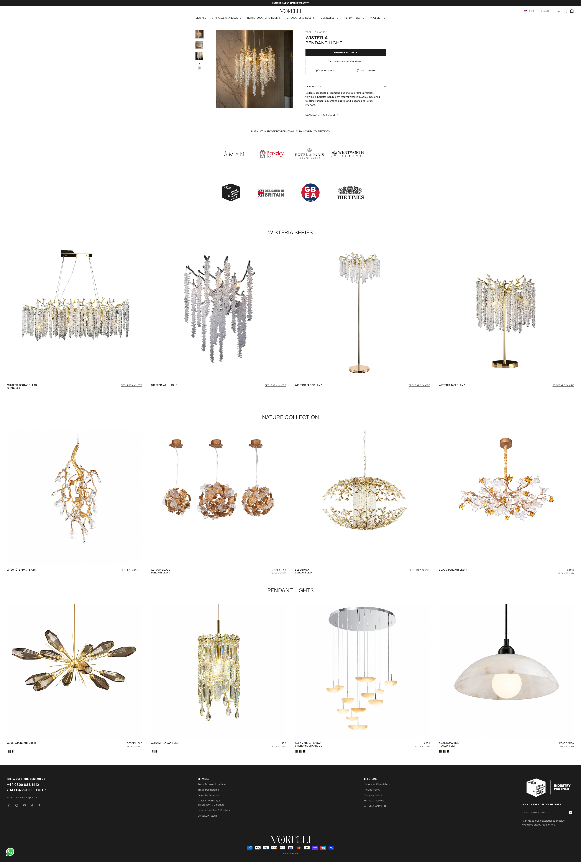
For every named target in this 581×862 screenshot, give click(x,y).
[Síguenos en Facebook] (8, 805)
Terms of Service (374, 800)
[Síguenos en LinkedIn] (40, 805)
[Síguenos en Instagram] (16, 805)
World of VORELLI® (375, 806)
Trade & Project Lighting (212, 784)
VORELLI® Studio (208, 815)
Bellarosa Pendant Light (304, 571)
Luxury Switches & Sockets (214, 810)
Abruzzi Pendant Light (166, 743)
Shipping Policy (373, 795)
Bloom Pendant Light (453, 569)
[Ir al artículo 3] (199, 56)
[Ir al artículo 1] (199, 34)
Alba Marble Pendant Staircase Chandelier (309, 744)
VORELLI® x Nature (316, 32)
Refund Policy (372, 789)
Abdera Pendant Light (21, 743)
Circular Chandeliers (301, 17)
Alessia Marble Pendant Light (449, 744)
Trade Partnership (208, 789)
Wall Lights (377, 17)
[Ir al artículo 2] (199, 45)
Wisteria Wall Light (164, 385)
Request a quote (131, 385)
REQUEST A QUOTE (345, 52)
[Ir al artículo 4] (199, 67)
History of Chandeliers (377, 784)
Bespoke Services (208, 795)
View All (201, 17)
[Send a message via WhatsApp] (10, 852)
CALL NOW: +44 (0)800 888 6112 (346, 61)
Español (545, 11)
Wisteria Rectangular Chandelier (22, 386)
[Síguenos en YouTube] (24, 805)
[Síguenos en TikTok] (32, 805)
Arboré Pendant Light (22, 569)
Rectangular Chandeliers (264, 17)
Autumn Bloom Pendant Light (161, 571)
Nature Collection (290, 417)
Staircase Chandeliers (226, 17)
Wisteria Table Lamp (452, 385)
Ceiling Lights (329, 17)
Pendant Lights (354, 17)
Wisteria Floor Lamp (308, 385)
